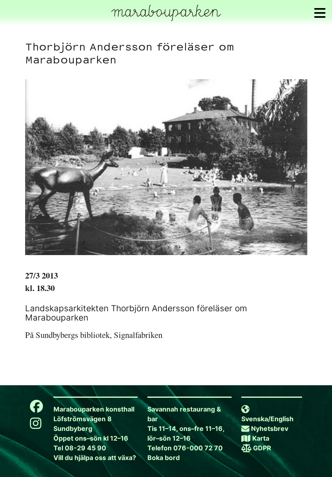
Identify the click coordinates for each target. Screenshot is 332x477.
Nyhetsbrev (269, 428)
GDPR (262, 448)
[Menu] (320, 13)
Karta (260, 438)
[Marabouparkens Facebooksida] (36, 409)
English (282, 419)
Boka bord (163, 458)
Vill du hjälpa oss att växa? (94, 458)
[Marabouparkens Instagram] (35, 426)
